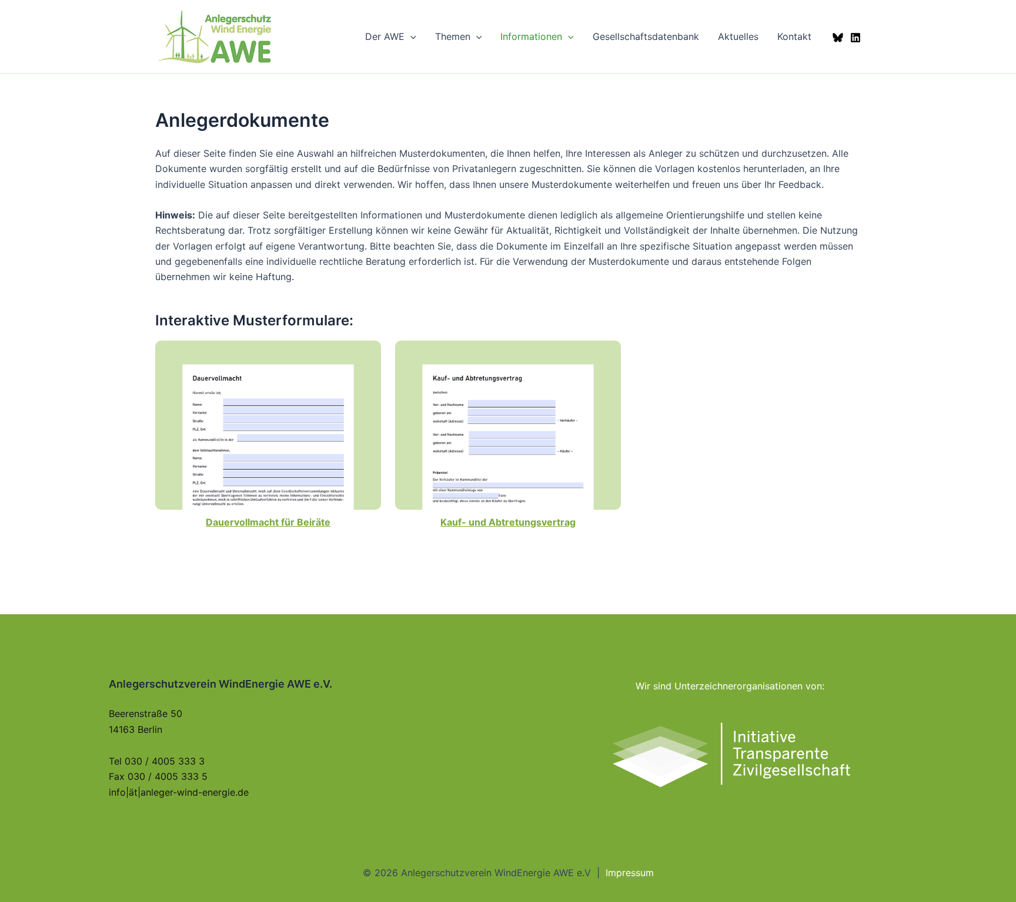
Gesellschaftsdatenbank (646, 36)
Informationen (531, 36)
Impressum (630, 873)
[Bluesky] (838, 37)
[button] (410, 36)
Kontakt (794, 36)
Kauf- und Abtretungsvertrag (508, 522)
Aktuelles (738, 36)
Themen (452, 36)
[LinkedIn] (855, 37)
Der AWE (385, 36)
